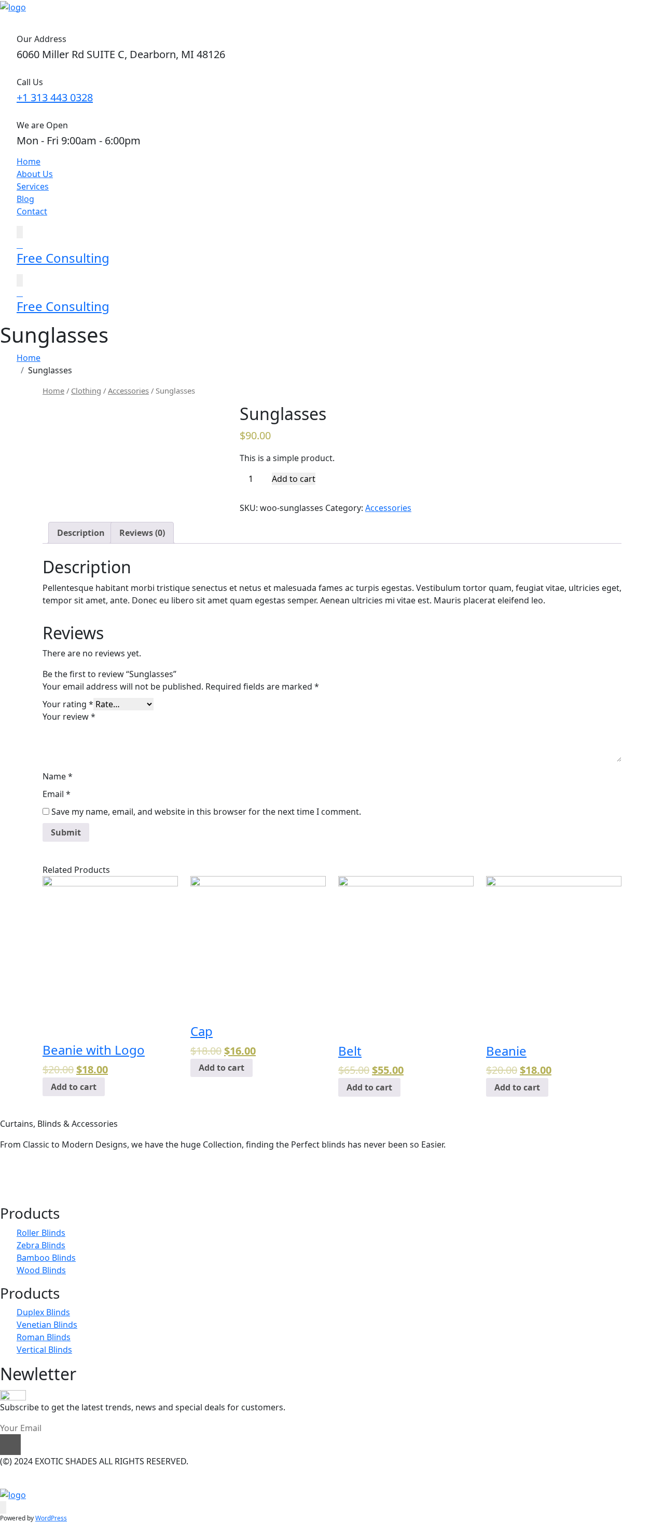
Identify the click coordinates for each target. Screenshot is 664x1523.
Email (57, 794)
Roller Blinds (41, 1232)
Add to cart (293, 478)
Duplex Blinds (43, 1312)
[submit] (10, 1444)
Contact (32, 211)
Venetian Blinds (47, 1324)
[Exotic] (13, 6)
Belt (350, 1050)
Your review (69, 716)
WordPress (51, 1518)
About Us (35, 174)
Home (28, 161)
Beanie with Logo (94, 1049)
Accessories (128, 390)
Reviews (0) (142, 532)
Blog (25, 199)
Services (33, 186)
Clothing (86, 390)
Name (58, 776)
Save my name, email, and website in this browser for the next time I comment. (206, 811)
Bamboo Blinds (46, 1257)
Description (81, 532)
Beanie (506, 1050)
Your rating (68, 704)
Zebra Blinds (41, 1245)
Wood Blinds (41, 1270)
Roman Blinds (44, 1337)
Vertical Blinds (44, 1349)
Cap (201, 1031)
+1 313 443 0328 (55, 97)
